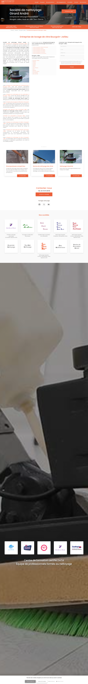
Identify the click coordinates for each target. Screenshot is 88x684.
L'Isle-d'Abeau (35, 67)
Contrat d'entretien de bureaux (39, 52)
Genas (34, 65)
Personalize (52, 681)
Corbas (34, 62)
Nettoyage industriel (66, 166)
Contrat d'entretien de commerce (39, 53)
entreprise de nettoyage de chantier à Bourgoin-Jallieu (16, 130)
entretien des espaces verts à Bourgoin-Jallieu (15, 109)
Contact (76, 2)
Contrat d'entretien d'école (38, 48)
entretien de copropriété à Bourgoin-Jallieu (14, 116)
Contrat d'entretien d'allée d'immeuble (40, 47)
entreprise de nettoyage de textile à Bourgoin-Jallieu (16, 122)
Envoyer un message (44, 194)
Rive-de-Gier (35, 73)
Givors (34, 66)
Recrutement (83, 2)
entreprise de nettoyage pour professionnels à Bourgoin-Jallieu (16, 86)
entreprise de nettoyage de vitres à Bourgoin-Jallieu (16, 138)
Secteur (16, 30)
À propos (42, 2)
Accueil (36, 2)
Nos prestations (50, 2)
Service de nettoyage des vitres (43, 166)
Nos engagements (61, 2)
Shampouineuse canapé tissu (15, 166)
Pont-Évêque (35, 72)
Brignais (34, 61)
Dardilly (34, 64)
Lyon (34, 68)
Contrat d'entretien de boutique (39, 50)
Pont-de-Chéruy (36, 71)
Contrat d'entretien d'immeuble (39, 49)
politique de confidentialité (76, 63)
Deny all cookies (42, 681)
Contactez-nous (69, 11)
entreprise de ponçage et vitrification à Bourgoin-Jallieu (16, 102)
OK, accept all (31, 681)
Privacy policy (60, 681)
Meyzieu (34, 70)
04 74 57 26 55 (68, 17)
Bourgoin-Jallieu (22, 30)
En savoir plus (22, 175)
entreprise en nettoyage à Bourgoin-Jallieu (16, 43)
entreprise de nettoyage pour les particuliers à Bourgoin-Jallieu (16, 95)
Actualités (69, 2)
